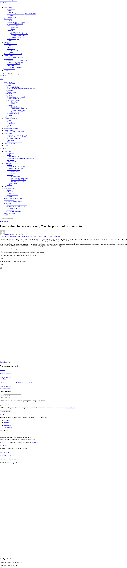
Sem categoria (4, 221)
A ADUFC (7, 420)
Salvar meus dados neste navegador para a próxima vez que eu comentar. (23, 401)
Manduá (35, 442)
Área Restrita (7, 425)
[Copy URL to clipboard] (17, 362)
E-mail (2, 397)
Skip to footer (13, 1)
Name (2, 395)
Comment (3, 406)
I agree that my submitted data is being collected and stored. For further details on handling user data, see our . (38, 408)
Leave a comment (5, 388)
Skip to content (4, 1)
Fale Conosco (8, 427)
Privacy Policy (70, 408)
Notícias (6, 422)
